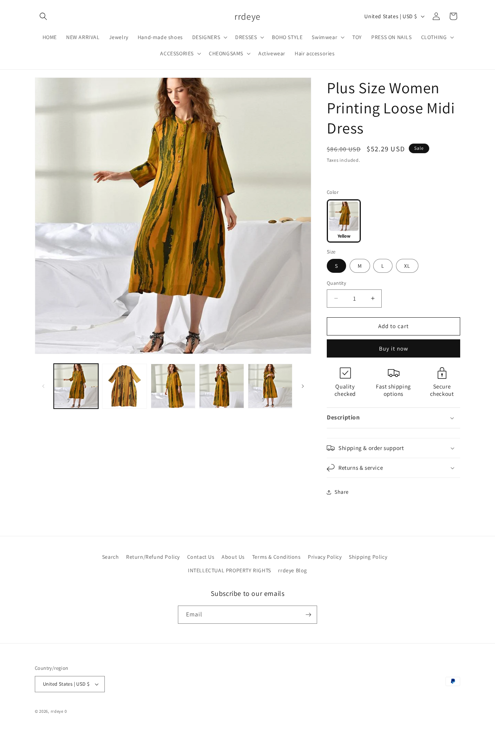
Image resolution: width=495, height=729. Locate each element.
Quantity (336, 283)
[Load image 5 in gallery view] (270, 386)
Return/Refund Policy (153, 556)
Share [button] (342, 491)
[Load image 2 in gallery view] (124, 386)
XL (407, 265)
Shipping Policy (368, 556)
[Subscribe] (308, 615)
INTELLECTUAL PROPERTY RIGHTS (229, 570)
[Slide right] (302, 386)
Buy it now (393, 348)
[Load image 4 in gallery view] (221, 386)
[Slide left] (43, 386)
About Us (233, 556)
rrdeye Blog (292, 570)
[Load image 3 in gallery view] (173, 386)
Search (110, 556)
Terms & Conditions (276, 556)
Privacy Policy (324, 556)
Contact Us (201, 556)
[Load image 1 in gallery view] (76, 386)
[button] (43, 16)
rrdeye (57, 711)
